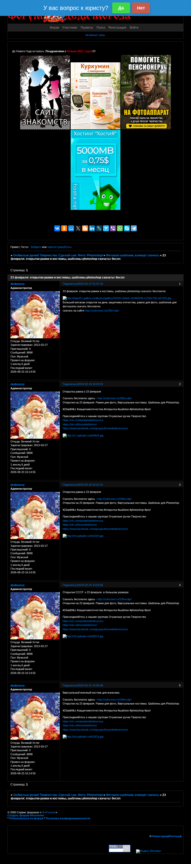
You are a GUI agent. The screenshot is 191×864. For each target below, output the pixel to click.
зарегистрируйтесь (59, 246)
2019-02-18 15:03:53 (90, 384)
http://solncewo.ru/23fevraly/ (102, 310)
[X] (78, 228)
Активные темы (95, 35)
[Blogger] (85, 228)
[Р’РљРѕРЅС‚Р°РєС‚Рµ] (57, 228)
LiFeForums (48, 812)
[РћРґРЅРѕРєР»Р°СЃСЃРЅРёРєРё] (64, 228)
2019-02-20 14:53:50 (90, 585)
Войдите (36, 246)
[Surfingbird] (106, 228)
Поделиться (70, 283)
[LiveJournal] (99, 228)
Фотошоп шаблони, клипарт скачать (132, 255)
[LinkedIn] (92, 228)
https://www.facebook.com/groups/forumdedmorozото (95, 428)
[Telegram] (134, 228)
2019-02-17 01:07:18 (90, 283)
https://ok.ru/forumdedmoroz (80, 424)
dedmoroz (17, 284)
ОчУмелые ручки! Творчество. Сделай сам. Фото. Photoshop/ (58, 255)
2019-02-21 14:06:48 (90, 685)
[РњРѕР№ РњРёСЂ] (71, 228)
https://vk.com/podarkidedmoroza (83, 420)
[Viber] (113, 228)
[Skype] (127, 228)
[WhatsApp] (120, 228)
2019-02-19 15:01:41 (90, 484)
